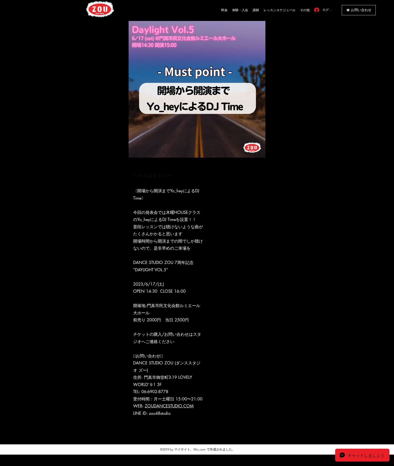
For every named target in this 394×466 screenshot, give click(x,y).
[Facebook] (200, 435)
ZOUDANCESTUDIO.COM (169, 406)
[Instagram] (193, 435)
